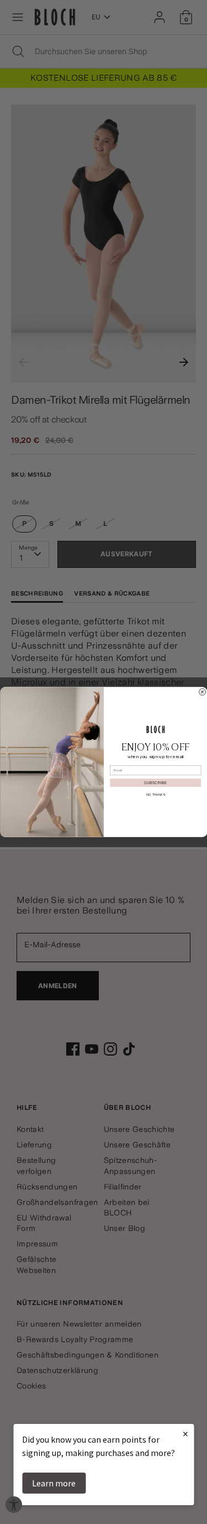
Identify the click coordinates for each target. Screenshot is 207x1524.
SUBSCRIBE (155, 782)
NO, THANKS (155, 794)
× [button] (185, 1434)
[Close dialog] (202, 691)
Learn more (54, 1483)
